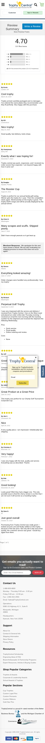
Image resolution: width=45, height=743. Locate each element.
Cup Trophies (8, 691)
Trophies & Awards (10, 675)
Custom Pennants (10, 696)
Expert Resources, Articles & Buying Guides (19, 663)
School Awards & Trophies (13, 680)
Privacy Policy (8, 642)
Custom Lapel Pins (10, 693)
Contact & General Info (11, 633)
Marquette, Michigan (11, 610)
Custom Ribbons (9, 699)
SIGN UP (38, 573)
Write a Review (32, 26)
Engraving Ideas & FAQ (12, 657)
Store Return (8, 639)
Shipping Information (11, 636)
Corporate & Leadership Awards (15, 677)
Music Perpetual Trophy (21, 32)
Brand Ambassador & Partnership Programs (19, 660)
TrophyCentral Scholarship (13, 654)
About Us (6, 631)
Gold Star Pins (8, 702)
